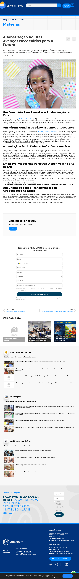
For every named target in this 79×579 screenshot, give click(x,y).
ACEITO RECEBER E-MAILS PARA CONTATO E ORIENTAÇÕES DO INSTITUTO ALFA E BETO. (40, 289)
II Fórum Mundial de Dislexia (47, 131)
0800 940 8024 (21, 549)
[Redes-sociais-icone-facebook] (50, 564)
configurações (55, 577)
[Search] (59, 5)
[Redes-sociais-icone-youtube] (66, 564)
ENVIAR (59, 514)
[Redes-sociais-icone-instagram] (56, 564)
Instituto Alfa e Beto (26, 119)
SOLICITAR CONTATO (39, 294)
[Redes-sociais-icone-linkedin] (61, 564)
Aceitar (67, 576)
